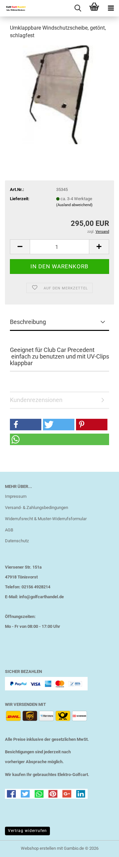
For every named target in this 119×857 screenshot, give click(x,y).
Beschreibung (28, 321)
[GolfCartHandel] (13, 8)
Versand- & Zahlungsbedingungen (36, 507)
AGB (9, 529)
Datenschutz (17, 540)
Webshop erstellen (38, 848)
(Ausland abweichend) (74, 205)
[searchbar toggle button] (77, 8)
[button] (20, 246)
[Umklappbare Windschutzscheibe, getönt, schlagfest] (59, 94)
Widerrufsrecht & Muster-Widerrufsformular (46, 518)
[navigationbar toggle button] (110, 8)
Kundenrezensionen (36, 399)
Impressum (15, 496)
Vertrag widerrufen (27, 830)
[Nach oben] (101, 847)
